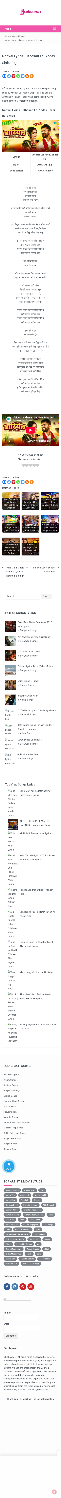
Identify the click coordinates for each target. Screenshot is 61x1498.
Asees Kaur (10, 1200)
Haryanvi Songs (11, 1112)
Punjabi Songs (10, 1143)
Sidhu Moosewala (13, 1254)
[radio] (23, 466)
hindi (51, 1215)
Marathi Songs (11, 1117)
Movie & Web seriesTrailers (17, 1122)
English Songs (10, 1096)
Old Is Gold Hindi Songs (15, 1133)
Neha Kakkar (39, 1234)
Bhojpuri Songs (18, 36)
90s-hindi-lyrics (12, 1190)
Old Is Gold (34, 1239)
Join (8, 1168)
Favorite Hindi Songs (14, 1101)
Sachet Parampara (13, 1249)
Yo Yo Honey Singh (31, 1264)
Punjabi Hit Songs (12, 1138)
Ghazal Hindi (10, 1106)
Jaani (22, 1220)
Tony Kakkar (44, 1259)
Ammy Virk (10, 1195)
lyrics (38, 1229)
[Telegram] (23, 76)
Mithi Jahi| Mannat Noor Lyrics (35, 833)
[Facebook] (4, 76)
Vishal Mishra (11, 1264)
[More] (32, 76)
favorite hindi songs (32, 1210)
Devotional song (30, 1205)
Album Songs (10, 1080)
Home (7, 36)
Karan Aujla (48, 1225)
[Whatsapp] (18, 76)
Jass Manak (35, 1220)
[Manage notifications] (54, 1492)
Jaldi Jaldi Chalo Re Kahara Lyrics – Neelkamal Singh (17, 571)
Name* (7, 1312)
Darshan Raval (12, 1205)
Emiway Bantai (12, 1210)
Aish (42, 1190)
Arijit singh (24, 1195)
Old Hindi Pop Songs (13, 1127)
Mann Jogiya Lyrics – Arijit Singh (36, 972)
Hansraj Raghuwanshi (34, 1215)
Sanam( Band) (10, 1149)
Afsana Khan (29, 1190)
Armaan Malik (40, 1195)
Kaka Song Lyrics (30, 1225)
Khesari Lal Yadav (22, 1229)
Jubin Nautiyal (12, 1225)
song (39, 1254)
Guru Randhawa (12, 1215)
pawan (47, 1239)
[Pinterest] (13, 76)
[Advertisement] (30, 1437)
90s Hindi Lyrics (11, 1074)
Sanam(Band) (33, 1249)
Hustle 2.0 (10, 1220)
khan (8, 1229)
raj (38, 1244)
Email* (7, 1323)
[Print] (27, 76)
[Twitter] (9, 76)
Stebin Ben (10, 1259)
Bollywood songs (12, 1090)
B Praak (37, 1200)
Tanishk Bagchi (27, 1259)
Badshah (24, 1200)
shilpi (46, 1249)
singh (29, 1254)
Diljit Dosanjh (48, 1205)
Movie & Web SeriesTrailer (17, 1234)
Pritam (8, 1244)
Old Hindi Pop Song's (15, 1239)
